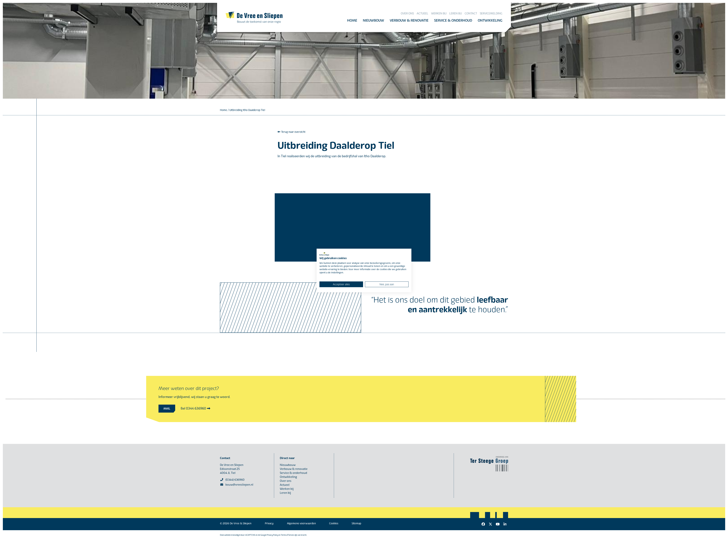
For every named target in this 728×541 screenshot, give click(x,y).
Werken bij (287, 489)
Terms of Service (287, 535)
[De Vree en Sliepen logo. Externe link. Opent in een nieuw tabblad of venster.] (324, 254)
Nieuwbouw (288, 465)
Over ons (285, 481)
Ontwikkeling (288, 477)
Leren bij (285, 493)
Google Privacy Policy (269, 535)
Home (223, 110)
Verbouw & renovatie (294, 469)
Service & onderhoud (293, 473)
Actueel (284, 485)
